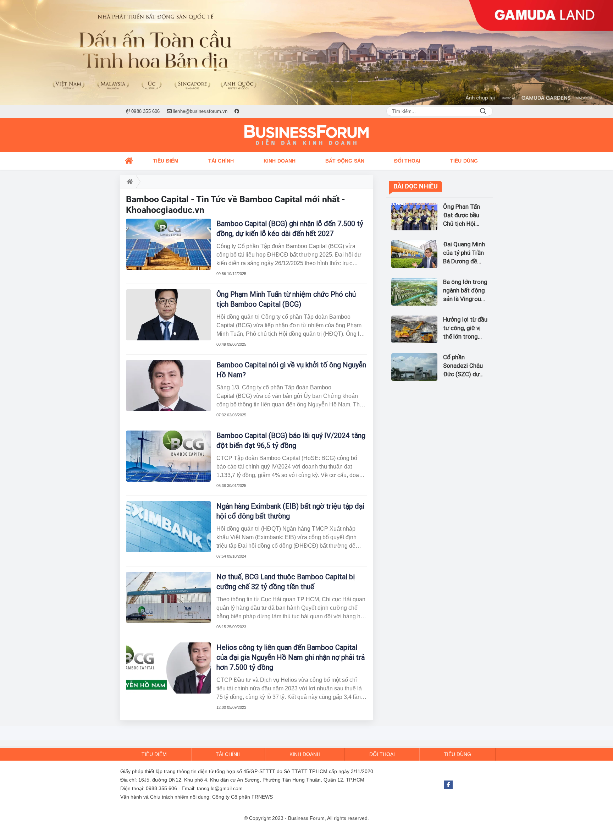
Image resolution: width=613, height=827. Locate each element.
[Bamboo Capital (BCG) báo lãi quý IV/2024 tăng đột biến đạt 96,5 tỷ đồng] (168, 456)
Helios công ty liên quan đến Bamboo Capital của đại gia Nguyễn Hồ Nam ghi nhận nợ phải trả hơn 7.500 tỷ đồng (290, 657)
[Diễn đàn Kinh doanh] (306, 135)
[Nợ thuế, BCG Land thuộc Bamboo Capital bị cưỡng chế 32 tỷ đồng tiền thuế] (168, 597)
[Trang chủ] (129, 161)
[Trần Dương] (306, 52)
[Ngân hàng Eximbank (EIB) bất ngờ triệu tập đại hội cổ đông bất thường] (168, 526)
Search (483, 111)
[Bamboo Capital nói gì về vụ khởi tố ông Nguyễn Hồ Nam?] (168, 385)
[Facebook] (448, 785)
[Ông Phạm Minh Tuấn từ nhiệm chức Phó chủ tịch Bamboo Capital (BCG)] (168, 314)
